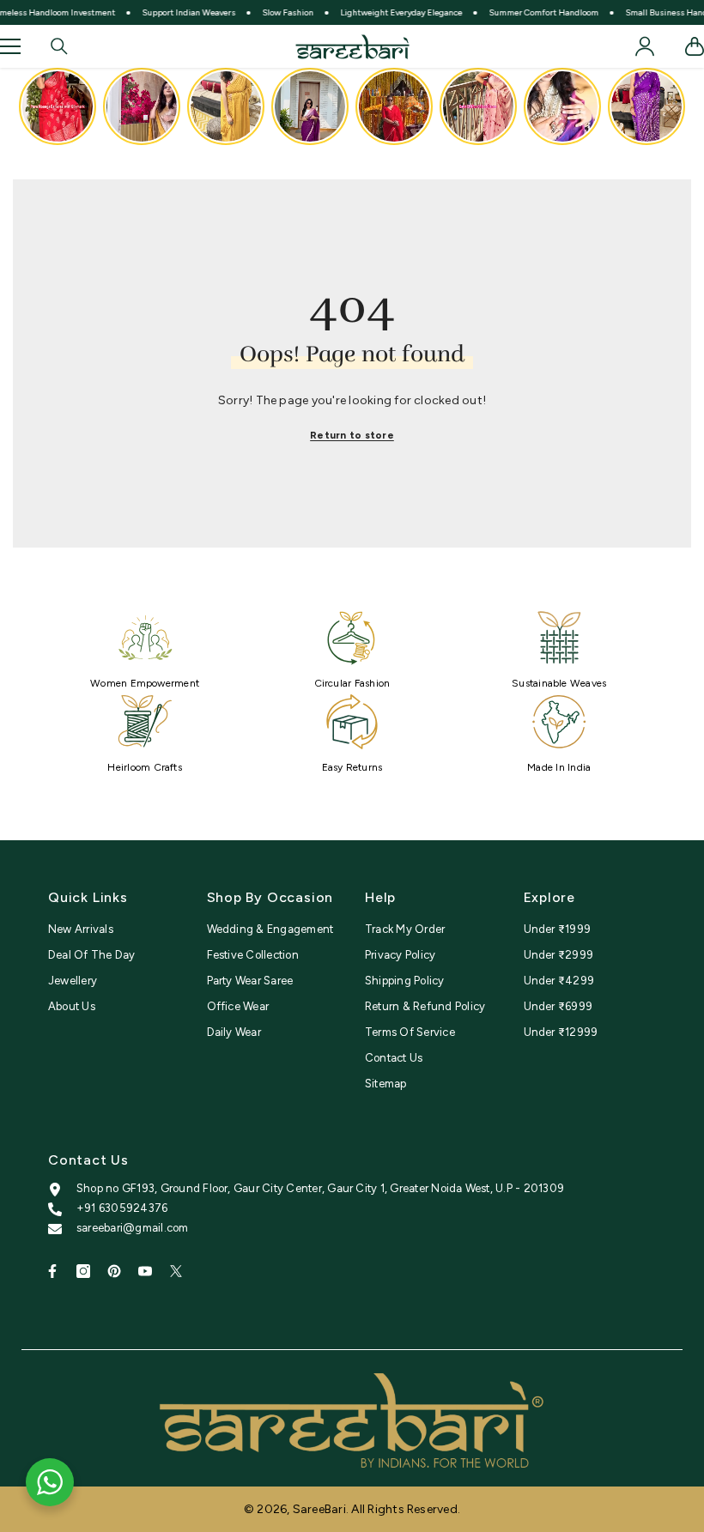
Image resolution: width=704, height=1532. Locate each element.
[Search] (59, 46)
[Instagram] (83, 1271)
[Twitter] (176, 1271)
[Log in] (645, 46)
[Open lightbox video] (57, 106)
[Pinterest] (114, 1271)
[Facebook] (52, 1271)
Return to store (352, 435)
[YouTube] (145, 1271)
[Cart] (694, 46)
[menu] (10, 46)
